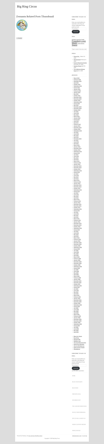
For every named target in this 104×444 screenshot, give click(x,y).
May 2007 (76, 292)
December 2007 (77, 281)
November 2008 (77, 263)
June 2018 (76, 113)
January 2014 (77, 164)
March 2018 (76, 116)
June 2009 (76, 252)
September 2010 (78, 228)
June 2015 (76, 142)
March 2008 (76, 276)
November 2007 (77, 282)
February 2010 (77, 239)
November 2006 (77, 301)
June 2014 (76, 156)
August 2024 (77, 87)
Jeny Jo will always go (79, 345)
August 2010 (77, 229)
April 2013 (76, 178)
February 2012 (77, 201)
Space (74, 45)
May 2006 (76, 311)
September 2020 (78, 102)
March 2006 (76, 314)
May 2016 (76, 135)
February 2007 (77, 296)
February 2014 (77, 162)
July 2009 (76, 250)
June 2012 (76, 194)
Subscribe (75, 31)
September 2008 (78, 266)
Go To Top (84, 435)
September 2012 (78, 189)
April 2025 (76, 82)
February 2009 (77, 258)
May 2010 (76, 234)
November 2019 (77, 106)
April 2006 (76, 312)
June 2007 (76, 290)
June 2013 (76, 175)
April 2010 (76, 236)
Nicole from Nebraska (79, 344)
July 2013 (76, 173)
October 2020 (77, 100)
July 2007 (76, 289)
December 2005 (77, 319)
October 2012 (77, 188)
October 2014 (77, 150)
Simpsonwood (77, 59)
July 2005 (76, 327)
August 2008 (77, 268)
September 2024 (78, 86)
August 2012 (77, 191)
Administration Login (77, 435)
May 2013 (76, 177)
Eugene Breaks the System (80, 62)
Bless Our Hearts (78, 336)
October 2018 (77, 110)
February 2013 (77, 181)
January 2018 (77, 118)
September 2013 (78, 170)
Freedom (76, 41)
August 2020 (77, 103)
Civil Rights (74, 39)
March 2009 (76, 257)
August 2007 (77, 287)
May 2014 (76, 158)
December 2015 (77, 138)
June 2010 (76, 233)
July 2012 (76, 193)
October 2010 (77, 226)
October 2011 (77, 207)
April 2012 (76, 197)
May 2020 (76, 105)
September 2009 (78, 247)
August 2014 (77, 153)
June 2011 (76, 213)
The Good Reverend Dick (80, 342)
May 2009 (76, 253)
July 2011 (76, 212)
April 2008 (76, 274)
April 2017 (76, 122)
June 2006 (76, 309)
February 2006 (77, 316)
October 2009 (77, 245)
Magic (74, 43)
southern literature (81, 43)
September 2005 (78, 324)
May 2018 (76, 114)
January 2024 (77, 89)
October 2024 (77, 84)
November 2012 (77, 186)
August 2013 (77, 172)
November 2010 (77, 225)
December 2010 (77, 223)
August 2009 (77, 249)
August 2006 (77, 306)
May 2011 (76, 215)
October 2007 (77, 284)
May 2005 (76, 330)
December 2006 (77, 300)
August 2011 (77, 210)
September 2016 (78, 130)
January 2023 (77, 92)
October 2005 (77, 322)
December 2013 (77, 166)
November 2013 (77, 167)
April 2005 (76, 332)
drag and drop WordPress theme (35, 435)
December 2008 (77, 261)
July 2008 (76, 269)
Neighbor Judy (77, 341)
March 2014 (76, 161)
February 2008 (77, 277)
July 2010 (76, 231)
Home (73, 375)
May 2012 (76, 196)
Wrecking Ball (77, 339)
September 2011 (78, 209)
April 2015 (76, 143)
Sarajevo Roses (77, 66)
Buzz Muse (76, 337)
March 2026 (76, 78)
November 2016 (77, 127)
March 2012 (76, 199)
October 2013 (77, 169)
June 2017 (76, 121)
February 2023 (77, 90)
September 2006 (78, 304)
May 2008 (76, 273)
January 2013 (77, 183)
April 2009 (76, 255)
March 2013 (76, 180)
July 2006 (76, 308)
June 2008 (76, 271)
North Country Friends (79, 347)
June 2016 (76, 134)
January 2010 (77, 241)
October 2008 (77, 265)
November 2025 (77, 81)
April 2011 (76, 217)
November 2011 (77, 205)
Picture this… (77, 56)
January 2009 (77, 260)
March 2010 (76, 237)
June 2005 (76, 328)
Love (83, 41)
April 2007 (76, 293)
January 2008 (77, 279)
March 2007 (76, 295)
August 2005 (77, 325)
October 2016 (77, 129)
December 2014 (77, 148)
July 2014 (76, 154)
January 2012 (77, 202)
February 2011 (77, 220)
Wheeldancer (77, 349)
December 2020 (77, 97)
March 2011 (76, 218)
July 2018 (76, 111)
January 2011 (77, 221)
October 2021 (77, 95)
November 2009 (77, 244)
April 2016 (76, 137)
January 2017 (77, 126)
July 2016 (76, 132)
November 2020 (77, 98)
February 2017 (77, 124)
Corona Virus (78, 39)
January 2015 (77, 146)
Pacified (19, 38)
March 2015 (76, 145)
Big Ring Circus (27, 6)
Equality (82, 39)
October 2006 (77, 303)
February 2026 (77, 79)
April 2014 (76, 159)
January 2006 (77, 317)
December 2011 (77, 204)
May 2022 (76, 94)
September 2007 (78, 285)
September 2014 (78, 151)
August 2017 (77, 119)
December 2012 (77, 185)
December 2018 (77, 108)
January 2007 (77, 298)
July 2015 (76, 140)
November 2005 (77, 320)
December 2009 (77, 242)
